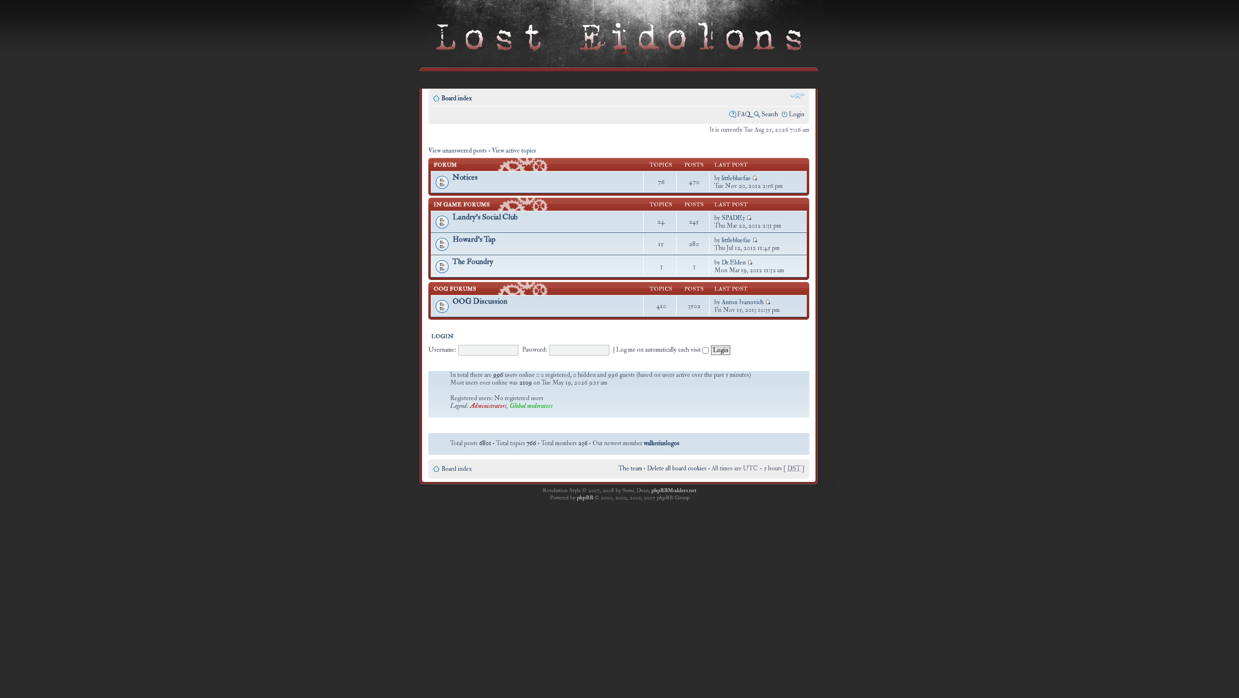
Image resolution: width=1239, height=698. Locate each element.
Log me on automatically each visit (659, 350)
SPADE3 (733, 218)
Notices (465, 177)
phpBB (585, 497)
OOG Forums (455, 289)
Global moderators (531, 406)
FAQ (744, 114)
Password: (534, 350)
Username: (442, 350)
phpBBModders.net (673, 490)
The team (630, 468)
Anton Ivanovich (743, 302)
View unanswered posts (457, 151)
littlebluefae (736, 178)
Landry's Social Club (485, 217)
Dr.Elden (734, 262)
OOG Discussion (480, 301)
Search (769, 114)
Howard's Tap (474, 239)
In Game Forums (462, 204)
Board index (456, 98)
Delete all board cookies (677, 468)
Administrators (488, 406)
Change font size (797, 95)
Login (796, 114)
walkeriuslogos (662, 443)
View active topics (514, 151)
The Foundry (473, 261)
